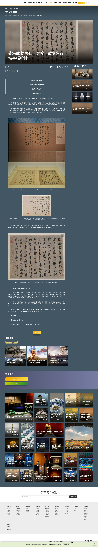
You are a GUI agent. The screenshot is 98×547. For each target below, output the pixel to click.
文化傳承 (8, 16)
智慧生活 (8, 508)
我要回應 (37, 332)
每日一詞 (32, 16)
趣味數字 (37, 508)
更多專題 (86, 519)
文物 (15, 71)
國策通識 (86, 514)
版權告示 (47, 540)
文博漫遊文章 (78, 66)
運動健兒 (47, 514)
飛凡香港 (14, 357)
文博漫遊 (16, 8)
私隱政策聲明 (54, 540)
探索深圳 (18, 510)
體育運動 (66, 513)
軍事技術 (8, 513)
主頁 (6, 8)
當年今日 (37, 514)
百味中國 (27, 508)
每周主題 (9, 524)
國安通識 (86, 513)
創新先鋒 (47, 511)
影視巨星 (47, 516)
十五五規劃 (86, 510)
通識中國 (40, 2)
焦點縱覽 (55, 2)
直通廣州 (18, 513)
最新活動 (9, 529)
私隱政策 (55, 544)
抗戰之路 (86, 516)
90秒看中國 (86, 508)
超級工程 (8, 510)
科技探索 (8, 514)
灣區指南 (18, 514)
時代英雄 (47, 508)
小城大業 (86, 511)
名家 (75, 508)
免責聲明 (61, 540)
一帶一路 (86, 517)
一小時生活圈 (18, 511)
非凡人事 (45, 2)
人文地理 (37, 513)
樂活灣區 (30, 2)
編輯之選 (76, 510)
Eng (89, 2)
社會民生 (66, 511)
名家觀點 (60, 2)
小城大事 (47, 513)
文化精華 (50, 2)
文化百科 (24, 16)
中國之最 (37, 510)
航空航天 (8, 511)
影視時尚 (27, 511)
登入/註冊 (81, 2)
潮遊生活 (35, 2)
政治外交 (66, 508)
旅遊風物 (27, 510)
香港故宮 (9, 71)
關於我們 (75, 2)
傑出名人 (47, 510)
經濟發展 (66, 510)
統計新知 (37, 511)
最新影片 (70, 2)
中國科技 (25, 2)
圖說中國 (16, 16)
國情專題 (65, 2)
